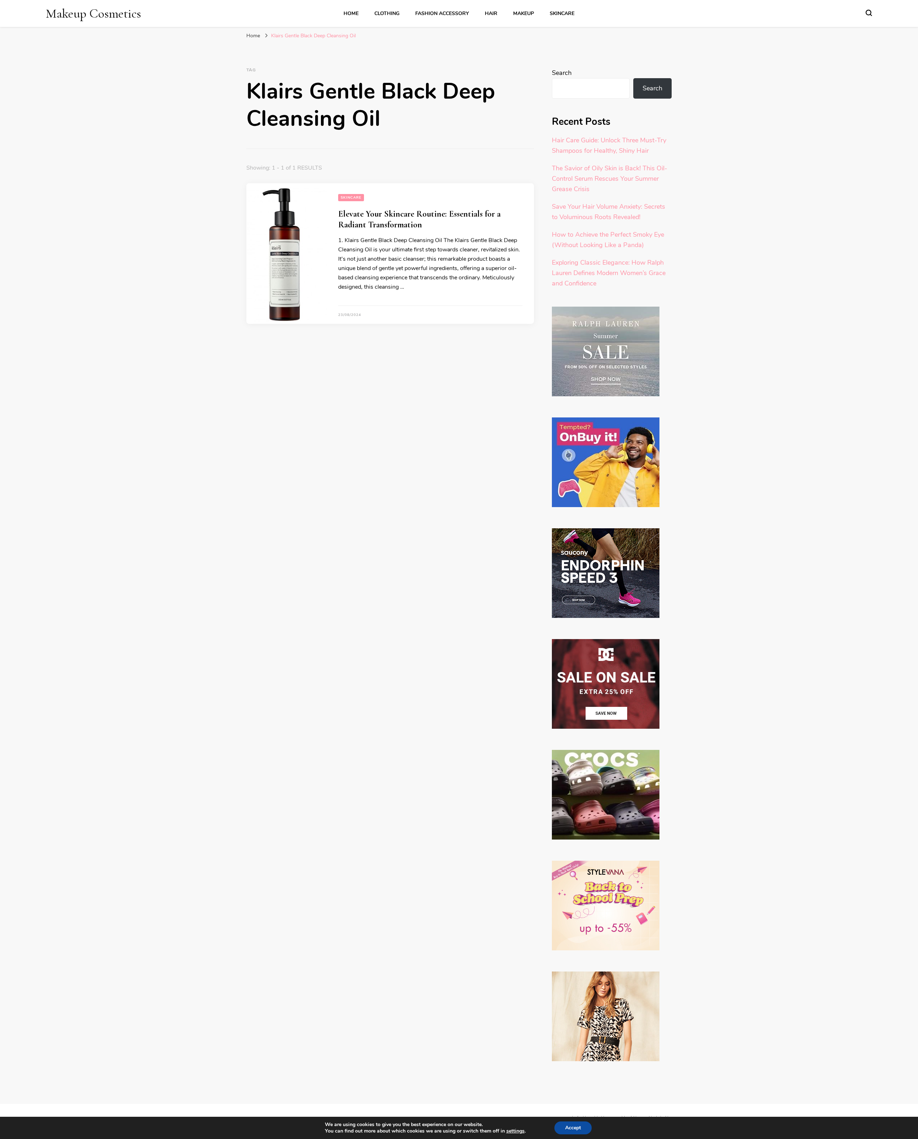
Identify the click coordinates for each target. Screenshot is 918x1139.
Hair (491, 13)
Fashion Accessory (442, 13)
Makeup (523, 13)
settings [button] (515, 1131)
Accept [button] (573, 1127)
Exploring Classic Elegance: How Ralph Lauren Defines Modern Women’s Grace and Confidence (609, 273)
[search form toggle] (869, 13)
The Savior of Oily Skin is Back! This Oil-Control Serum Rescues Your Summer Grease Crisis (609, 178)
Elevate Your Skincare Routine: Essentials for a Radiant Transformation (419, 219)
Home (351, 13)
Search (562, 72)
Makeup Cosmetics (93, 13)
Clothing (386, 13)
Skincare (562, 13)
